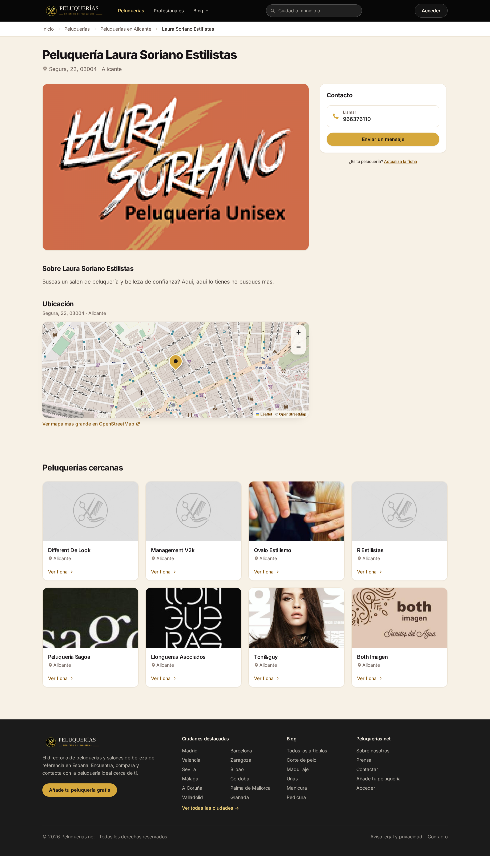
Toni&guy (266, 656)
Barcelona (241, 750)
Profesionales (169, 10)
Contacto (438, 836)
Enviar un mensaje (383, 139)
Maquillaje (298, 769)
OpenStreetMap (292, 414)
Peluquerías (131, 10)
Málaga (190, 778)
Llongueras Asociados (178, 656)
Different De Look (69, 550)
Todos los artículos (307, 750)
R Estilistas (370, 550)
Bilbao (237, 769)
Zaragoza (240, 760)
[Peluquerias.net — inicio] (75, 11)
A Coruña (192, 788)
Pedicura (296, 797)
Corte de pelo (301, 760)
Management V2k (172, 550)
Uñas (292, 778)
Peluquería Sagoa (69, 656)
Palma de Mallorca (250, 788)
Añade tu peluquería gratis (79, 790)
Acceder (431, 10)
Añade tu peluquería (378, 778)
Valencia (191, 760)
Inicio (48, 29)
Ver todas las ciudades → (210, 808)
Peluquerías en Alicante (125, 29)
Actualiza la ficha (400, 161)
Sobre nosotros (372, 750)
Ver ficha (58, 571)
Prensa (363, 760)
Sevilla (189, 769)
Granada (239, 797)
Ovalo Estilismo (272, 550)
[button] (298, 332)
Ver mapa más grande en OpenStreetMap (88, 424)
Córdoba (239, 778)
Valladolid (192, 797)
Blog (198, 10)
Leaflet (265, 414)
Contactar (367, 769)
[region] (175, 370)
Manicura (297, 788)
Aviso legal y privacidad (396, 836)
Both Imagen (372, 656)
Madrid (190, 750)
